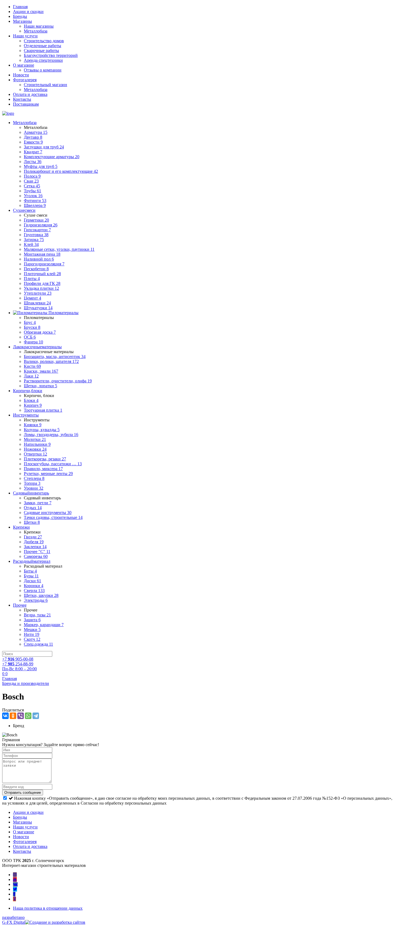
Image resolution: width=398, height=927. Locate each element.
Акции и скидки (28, 11)
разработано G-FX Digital (13, 920)
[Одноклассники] (13, 716)
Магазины (22, 21)
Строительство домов (44, 40)
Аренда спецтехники (43, 60)
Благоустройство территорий (51, 55)
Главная (20, 6)
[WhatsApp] (28, 716)
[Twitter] (15, 889)
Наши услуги (25, 36)
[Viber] (20, 716)
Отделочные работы (42, 45)
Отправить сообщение (22, 793)
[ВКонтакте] (5, 716)
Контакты (22, 99)
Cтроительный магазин (45, 84)
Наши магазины (39, 26)
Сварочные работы (41, 50)
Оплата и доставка (30, 94)
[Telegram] (35, 716)
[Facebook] (14, 894)
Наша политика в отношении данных (48, 908)
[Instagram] (15, 874)
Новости (21, 75)
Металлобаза (35, 31)
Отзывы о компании (42, 70)
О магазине (23, 65)
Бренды (20, 16)
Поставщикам (26, 104)
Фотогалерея (25, 79)
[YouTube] (15, 879)
